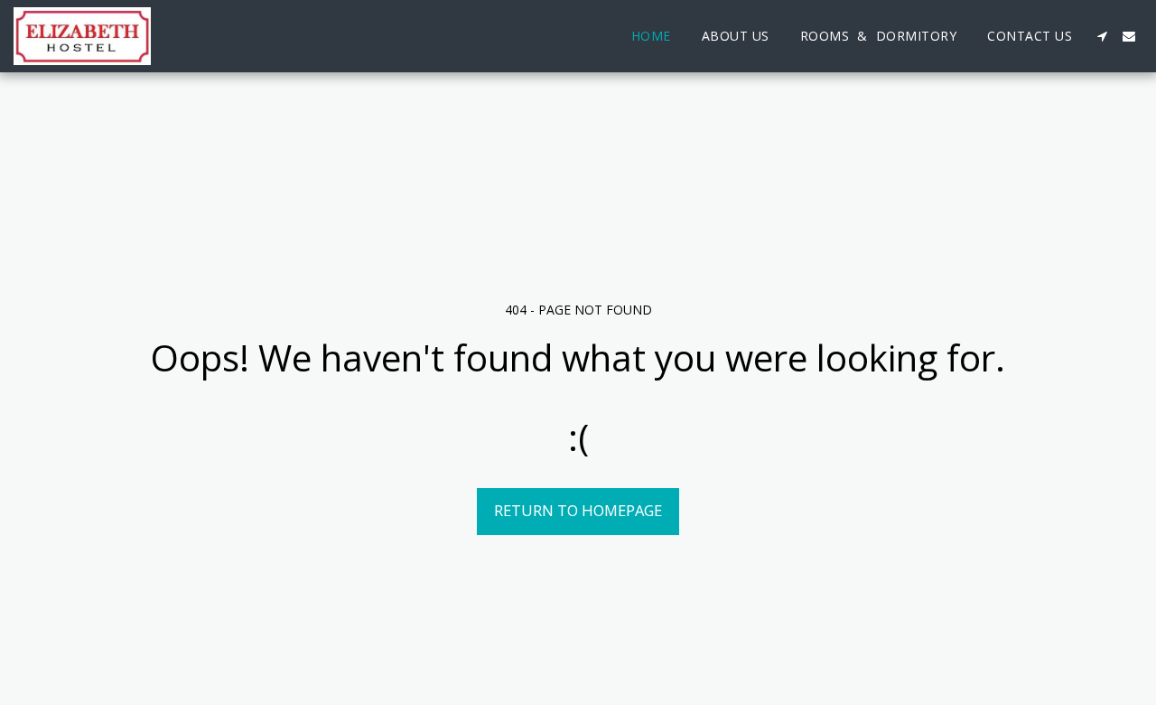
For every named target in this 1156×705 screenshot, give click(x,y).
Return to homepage (578, 510)
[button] (1101, 36)
